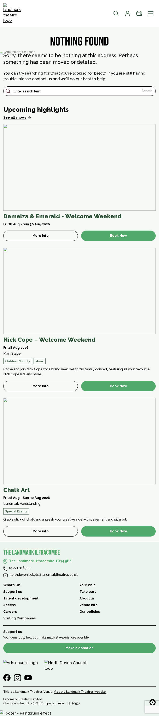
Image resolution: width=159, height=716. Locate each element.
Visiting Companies (19, 618)
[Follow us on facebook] (7, 678)
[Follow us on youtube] (28, 678)
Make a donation (80, 648)
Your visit (87, 585)
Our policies (90, 612)
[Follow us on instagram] (17, 678)
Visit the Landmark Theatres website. (80, 691)
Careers (10, 612)
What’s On (11, 585)
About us (87, 598)
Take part (88, 592)
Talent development (21, 598)
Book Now (118, 236)
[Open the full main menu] (151, 13)
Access (9, 605)
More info (55, 237)
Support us (12, 592)
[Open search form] (116, 13)
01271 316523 (19, 568)
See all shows (14, 117)
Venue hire (89, 605)
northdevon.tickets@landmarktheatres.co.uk (44, 575)
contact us (42, 78)
